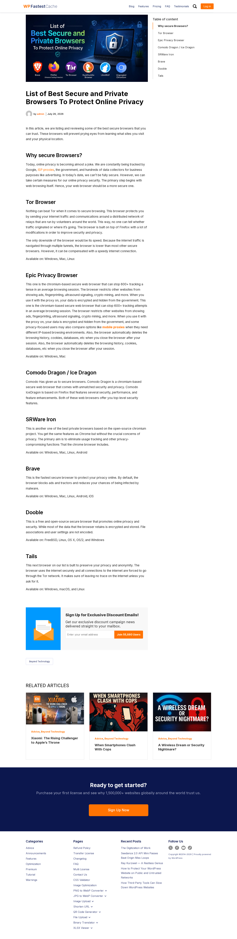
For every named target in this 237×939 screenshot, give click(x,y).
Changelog (79, 858)
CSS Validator (81, 880)
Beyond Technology (39, 661)
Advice (35, 731)
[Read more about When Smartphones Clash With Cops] (118, 712)
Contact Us (80, 874)
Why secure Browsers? (173, 26)
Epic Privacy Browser (171, 40)
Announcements (36, 853)
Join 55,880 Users (128, 634)
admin (40, 114)
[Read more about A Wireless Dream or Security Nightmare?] (182, 712)
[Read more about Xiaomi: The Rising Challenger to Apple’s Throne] (55, 708)
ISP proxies (46, 170)
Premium (31, 869)
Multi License (81, 869)
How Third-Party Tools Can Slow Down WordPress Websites (141, 885)
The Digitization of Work (135, 848)
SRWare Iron (166, 54)
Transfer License (83, 853)
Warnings (31, 880)
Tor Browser (165, 33)
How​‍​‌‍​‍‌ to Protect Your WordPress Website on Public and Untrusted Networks (141, 873)
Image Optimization (85, 885)
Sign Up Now (118, 810)
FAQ (76, 864)
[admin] (29, 113)
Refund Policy (81, 848)
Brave (161, 61)
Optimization (33, 864)
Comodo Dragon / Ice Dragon (176, 47)
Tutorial (30, 874)
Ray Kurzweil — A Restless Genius (142, 863)
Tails (160, 75)
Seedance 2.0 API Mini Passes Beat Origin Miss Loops (139, 855)
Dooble (162, 68)
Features (31, 858)
